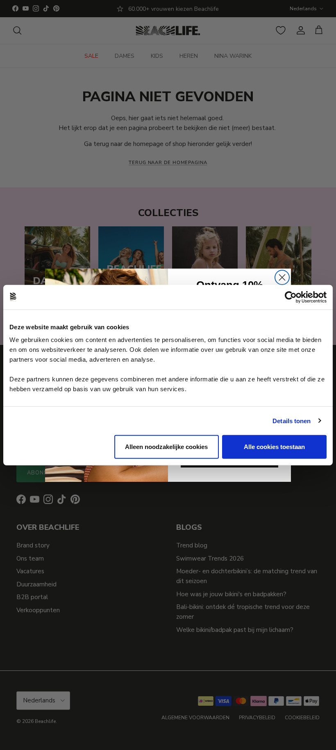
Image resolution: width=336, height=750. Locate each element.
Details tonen (291, 420)
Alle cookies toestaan (274, 446)
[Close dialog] (282, 277)
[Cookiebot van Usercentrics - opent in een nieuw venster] (291, 297)
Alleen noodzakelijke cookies (166, 446)
